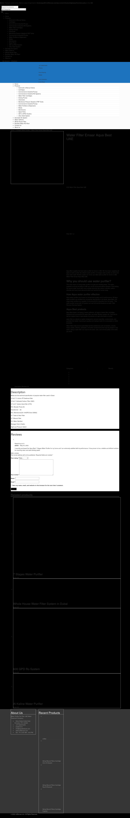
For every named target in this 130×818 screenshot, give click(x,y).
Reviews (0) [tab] (25, 386)
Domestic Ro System (11, 49)
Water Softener (9, 50)
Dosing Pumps (13, 29)
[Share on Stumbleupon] (70, 380)
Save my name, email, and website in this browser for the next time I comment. (37, 485)
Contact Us (8, 56)
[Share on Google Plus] (70, 378)
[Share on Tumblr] (70, 384)
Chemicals (12, 31)
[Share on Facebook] (70, 372)
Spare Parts (12, 43)
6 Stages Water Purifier (23, 130)
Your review (15, 475)
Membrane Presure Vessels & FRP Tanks (21, 33)
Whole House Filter (11, 52)
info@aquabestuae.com (23, 729)
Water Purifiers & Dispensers (17, 37)
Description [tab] (18, 386)
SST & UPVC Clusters (15, 45)
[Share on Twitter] (70, 374)
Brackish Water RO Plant (12, 54)
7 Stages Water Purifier (95, 368)
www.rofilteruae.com (22, 731)
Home (7, 16)
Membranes (12, 41)
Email (13, 482)
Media (11, 39)
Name (13, 478)
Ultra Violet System (14, 47)
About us (8, 58)
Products (8, 18)
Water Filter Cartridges (16, 28)
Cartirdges (12, 22)
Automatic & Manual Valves (17, 20)
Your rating (15, 458)
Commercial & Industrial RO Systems (20, 26)
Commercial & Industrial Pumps (18, 24)
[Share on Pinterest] (70, 382)
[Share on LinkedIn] (70, 376)
